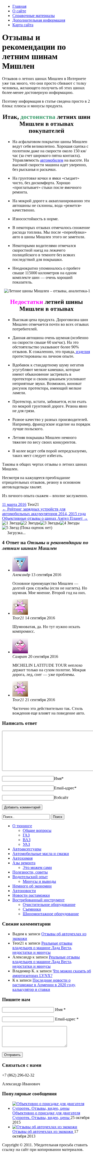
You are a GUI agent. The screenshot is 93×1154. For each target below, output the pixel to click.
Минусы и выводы (39, 881)
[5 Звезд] (10, 527)
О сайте (19, 11)
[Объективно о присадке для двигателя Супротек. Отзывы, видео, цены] (51, 1108)
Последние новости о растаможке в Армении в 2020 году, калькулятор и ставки (44, 985)
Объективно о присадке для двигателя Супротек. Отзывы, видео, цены (46, 1115)
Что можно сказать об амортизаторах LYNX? (51, 973)
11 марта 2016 (14, 504)
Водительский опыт (30, 877)
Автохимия (22, 858)
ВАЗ (26, 840)
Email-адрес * (67, 1019)
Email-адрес (65, 788)
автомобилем (51, 160)
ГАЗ (26, 835)
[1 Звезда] (11, 523)
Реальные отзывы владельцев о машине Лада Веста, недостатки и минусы (42, 948)
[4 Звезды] (70, 523)
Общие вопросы (37, 830)
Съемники (32, 909)
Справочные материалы (33, 15)
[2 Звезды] (30, 523)
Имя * (60, 1009)
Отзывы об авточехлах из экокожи (43, 1131)
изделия (82, 351)
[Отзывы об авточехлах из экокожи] (44, 1127)
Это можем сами (37, 867)
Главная (19, 6)
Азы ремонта (23, 863)
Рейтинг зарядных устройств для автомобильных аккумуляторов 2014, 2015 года (44, 511)
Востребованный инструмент (38, 900)
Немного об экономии (32, 886)
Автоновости (24, 890)
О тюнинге (22, 826)
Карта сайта (22, 25)
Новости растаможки (31, 895)
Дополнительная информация (38, 20)
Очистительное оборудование (49, 904)
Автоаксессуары (26, 849)
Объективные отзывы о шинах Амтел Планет (45, 518)
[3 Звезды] (50, 523)
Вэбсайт (61, 797)
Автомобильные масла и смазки (40, 853)
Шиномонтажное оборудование (51, 914)
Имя (59, 778)
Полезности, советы (30, 872)
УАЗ (26, 844)
